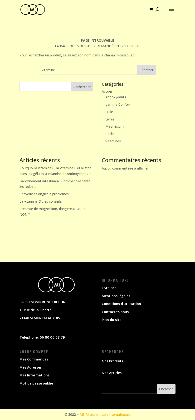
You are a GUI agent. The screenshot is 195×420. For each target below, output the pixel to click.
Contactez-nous (115, 312)
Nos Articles (112, 372)
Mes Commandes (34, 359)
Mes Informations (34, 375)
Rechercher (82, 87)
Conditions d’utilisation (121, 303)
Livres (109, 119)
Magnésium (114, 126)
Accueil (107, 91)
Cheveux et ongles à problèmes (44, 194)
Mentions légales (116, 296)
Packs (109, 133)
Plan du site (111, 319)
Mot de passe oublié (36, 383)
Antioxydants (115, 97)
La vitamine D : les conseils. (41, 201)
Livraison (109, 287)
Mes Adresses (31, 367)
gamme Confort (118, 104)
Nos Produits (112, 361)
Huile (109, 112)
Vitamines (113, 141)
